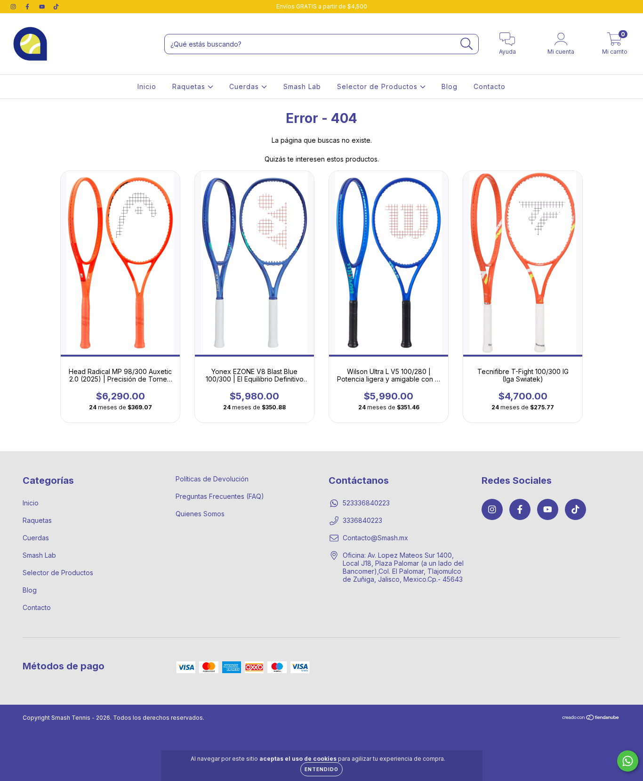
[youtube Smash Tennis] (43, 6)
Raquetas (190, 86)
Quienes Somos (200, 514)
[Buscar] (467, 44)
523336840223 (366, 503)
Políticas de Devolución (212, 479)
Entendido (321, 769)
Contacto (490, 86)
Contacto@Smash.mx (375, 538)
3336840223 (362, 520)
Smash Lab (302, 86)
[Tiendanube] (591, 718)
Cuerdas (245, 86)
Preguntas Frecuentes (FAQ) (220, 496)
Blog (450, 86)
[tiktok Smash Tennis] (56, 6)
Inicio (146, 86)
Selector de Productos (378, 86)
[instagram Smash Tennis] (14, 6)
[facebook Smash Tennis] (28, 6)
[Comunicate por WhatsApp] (627, 761)
